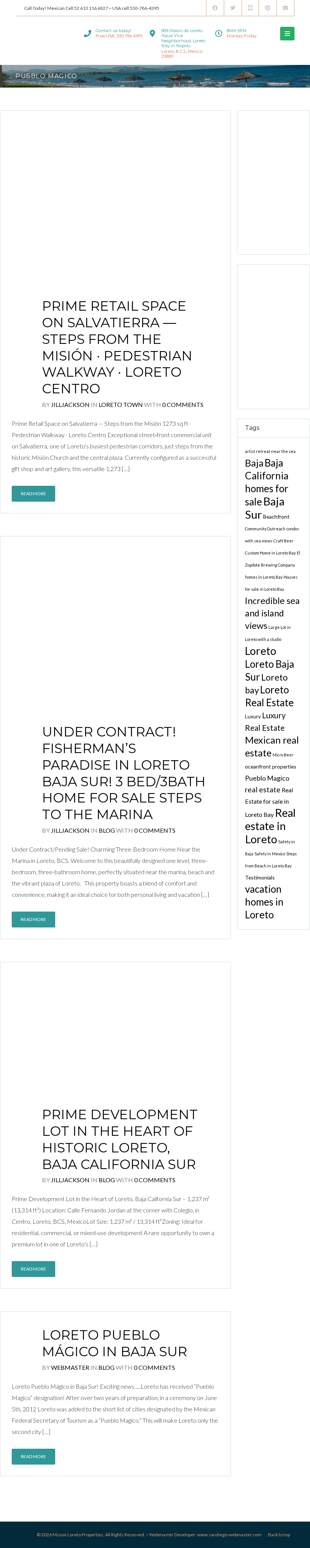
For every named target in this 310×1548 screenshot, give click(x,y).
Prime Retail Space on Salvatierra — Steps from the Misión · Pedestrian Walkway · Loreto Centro (117, 347)
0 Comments (182, 404)
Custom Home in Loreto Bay (270, 552)
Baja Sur (265, 507)
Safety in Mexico (269, 853)
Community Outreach (265, 528)
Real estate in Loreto (270, 825)
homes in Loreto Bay (263, 576)
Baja (254, 462)
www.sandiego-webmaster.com (229, 1534)
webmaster (70, 1367)
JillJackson (70, 404)
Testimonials (260, 877)
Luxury (253, 716)
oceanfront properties (270, 766)
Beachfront (276, 516)
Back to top (279, 1534)
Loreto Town (121, 404)
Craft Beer (283, 540)
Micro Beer (283, 754)
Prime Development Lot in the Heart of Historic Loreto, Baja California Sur (120, 1139)
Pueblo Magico (267, 777)
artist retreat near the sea (270, 450)
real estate (263, 789)
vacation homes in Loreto (264, 901)
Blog (107, 830)
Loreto (260, 650)
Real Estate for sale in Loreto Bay (269, 802)
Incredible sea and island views (272, 612)
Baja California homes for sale (266, 481)
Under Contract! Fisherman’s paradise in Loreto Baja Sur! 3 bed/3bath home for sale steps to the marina (124, 773)
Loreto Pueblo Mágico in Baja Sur (114, 1343)
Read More (33, 493)
